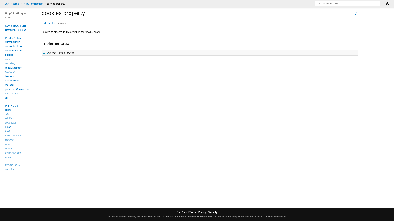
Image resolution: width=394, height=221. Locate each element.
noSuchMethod (13, 135)
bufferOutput (12, 42)
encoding (10, 63)
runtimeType (11, 93)
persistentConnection (17, 89)
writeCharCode (13, 152)
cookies (9, 54)
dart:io (16, 3)
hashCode (10, 72)
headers (9, 76)
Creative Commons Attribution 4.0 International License (193, 216)
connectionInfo (13, 46)
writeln (8, 157)
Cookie (51, 23)
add (7, 114)
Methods (11, 105)
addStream (11, 122)
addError (9, 118)
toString (9, 139)
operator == (11, 169)
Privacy (202, 212)
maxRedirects (12, 80)
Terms (192, 212)
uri (6, 97)
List (44, 23)
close (8, 127)
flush (7, 131)
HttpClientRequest (33, 3)
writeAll (9, 148)
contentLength (13, 50)
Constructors (16, 25)
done (7, 59)
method (9, 84)
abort (8, 109)
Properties (13, 37)
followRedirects (14, 67)
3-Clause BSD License (275, 216)
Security (212, 212)
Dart (7, 3)
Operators (12, 164)
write (7, 144)
